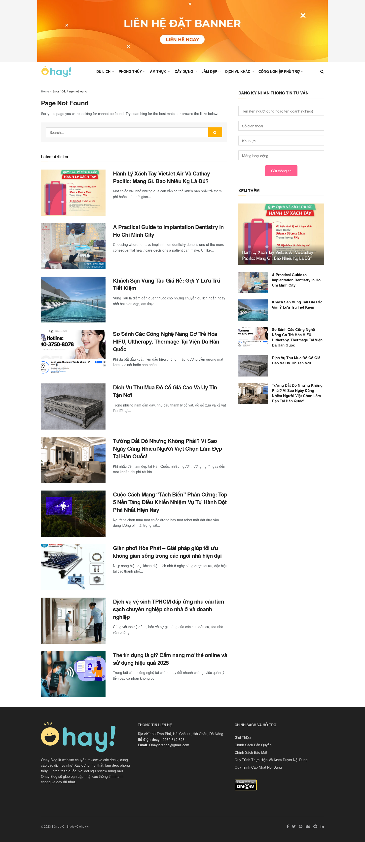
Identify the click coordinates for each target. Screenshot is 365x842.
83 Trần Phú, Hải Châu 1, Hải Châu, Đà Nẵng (187, 733)
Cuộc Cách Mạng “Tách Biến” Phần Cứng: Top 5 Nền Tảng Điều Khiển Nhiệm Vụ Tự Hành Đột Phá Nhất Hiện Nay (170, 502)
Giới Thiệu (243, 737)
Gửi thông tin (281, 170)
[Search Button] (215, 132)
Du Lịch (103, 71)
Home (45, 91)
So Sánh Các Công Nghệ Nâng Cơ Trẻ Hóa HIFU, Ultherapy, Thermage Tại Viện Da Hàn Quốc (166, 341)
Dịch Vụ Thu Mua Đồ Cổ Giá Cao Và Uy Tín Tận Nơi (165, 391)
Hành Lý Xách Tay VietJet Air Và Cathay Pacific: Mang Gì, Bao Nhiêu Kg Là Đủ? (161, 177)
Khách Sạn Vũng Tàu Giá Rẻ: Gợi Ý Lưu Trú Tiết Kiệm (166, 284)
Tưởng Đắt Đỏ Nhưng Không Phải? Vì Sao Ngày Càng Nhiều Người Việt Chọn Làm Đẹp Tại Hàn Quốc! (167, 448)
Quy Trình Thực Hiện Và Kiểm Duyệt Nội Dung (271, 759)
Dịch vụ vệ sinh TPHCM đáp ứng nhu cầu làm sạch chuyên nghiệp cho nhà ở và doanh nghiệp (168, 609)
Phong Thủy (130, 71)
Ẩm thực (158, 71)
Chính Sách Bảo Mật (251, 752)
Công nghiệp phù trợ (279, 71)
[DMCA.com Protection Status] (246, 784)
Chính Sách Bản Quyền (253, 744)
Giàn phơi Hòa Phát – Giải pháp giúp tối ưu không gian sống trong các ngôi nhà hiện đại (167, 551)
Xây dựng (184, 71)
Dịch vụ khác (237, 71)
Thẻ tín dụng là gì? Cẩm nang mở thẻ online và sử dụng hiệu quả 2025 (170, 659)
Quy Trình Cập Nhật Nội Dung (258, 767)
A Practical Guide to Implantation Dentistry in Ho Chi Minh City (168, 230)
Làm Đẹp (209, 71)
